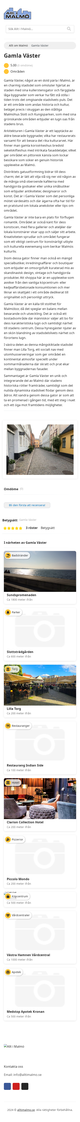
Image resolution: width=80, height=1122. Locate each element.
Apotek (16, 972)
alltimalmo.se (26, 1110)
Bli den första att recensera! (27, 505)
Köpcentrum (20, 896)
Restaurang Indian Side (25, 765)
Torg (15, 669)
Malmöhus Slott (15, 114)
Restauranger (21, 726)
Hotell (15, 782)
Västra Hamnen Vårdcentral (28, 955)
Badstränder (20, 555)
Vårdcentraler (21, 915)
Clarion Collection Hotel (25, 822)
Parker (16, 612)
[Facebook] (7, 1086)
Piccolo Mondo (18, 879)
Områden (17, 71)
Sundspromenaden (21, 595)
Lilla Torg (14, 709)
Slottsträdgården (20, 652)
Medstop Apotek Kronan (25, 1011)
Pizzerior (17, 839)
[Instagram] (24, 1086)
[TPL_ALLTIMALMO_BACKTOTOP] (73, 1115)
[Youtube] (16, 1086)
